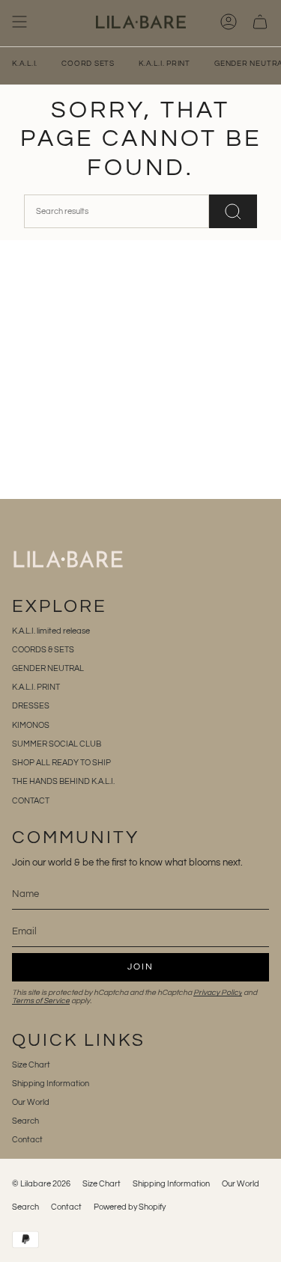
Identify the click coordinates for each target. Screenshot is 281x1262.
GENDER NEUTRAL (48, 668)
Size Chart (31, 1065)
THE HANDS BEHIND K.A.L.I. (63, 781)
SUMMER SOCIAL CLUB (56, 744)
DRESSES (30, 706)
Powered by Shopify (130, 1207)
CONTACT (30, 801)
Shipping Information (50, 1083)
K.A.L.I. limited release (51, 631)
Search (25, 1121)
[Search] (233, 211)
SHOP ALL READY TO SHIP (61, 763)
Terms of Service (41, 1000)
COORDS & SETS (43, 650)
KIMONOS (30, 725)
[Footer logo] (68, 559)
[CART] (260, 21)
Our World (30, 1102)
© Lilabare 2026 (41, 1184)
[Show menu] (19, 21)
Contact (27, 1140)
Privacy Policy (217, 992)
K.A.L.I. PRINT (36, 687)
